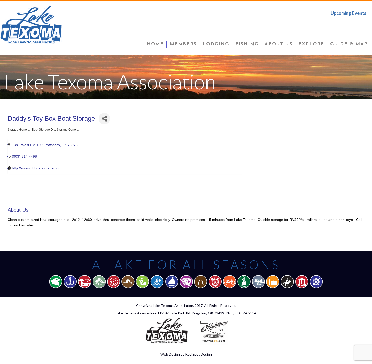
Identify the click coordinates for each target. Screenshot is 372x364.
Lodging (216, 44)
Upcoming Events (348, 13)
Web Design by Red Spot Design (186, 354)
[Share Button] (104, 118)
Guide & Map (349, 44)
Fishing (247, 44)
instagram (362, 24)
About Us (278, 44)
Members (183, 44)
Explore (311, 44)
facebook (330, 24)
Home (155, 44)
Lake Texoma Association (173, 305)
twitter (347, 24)
